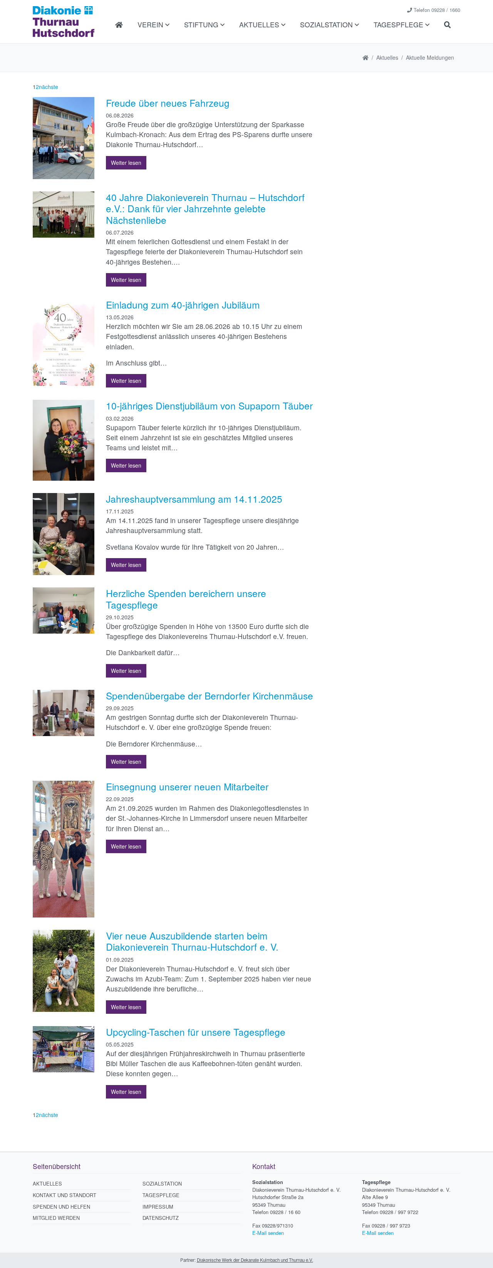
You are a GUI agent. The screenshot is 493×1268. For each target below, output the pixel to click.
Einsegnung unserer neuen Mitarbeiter (187, 786)
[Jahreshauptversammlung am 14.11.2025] (63, 533)
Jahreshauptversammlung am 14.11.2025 (194, 498)
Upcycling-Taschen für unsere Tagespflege (195, 1031)
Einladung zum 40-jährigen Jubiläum (183, 304)
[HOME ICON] (365, 57)
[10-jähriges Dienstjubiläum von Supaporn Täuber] (63, 439)
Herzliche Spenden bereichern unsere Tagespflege (186, 598)
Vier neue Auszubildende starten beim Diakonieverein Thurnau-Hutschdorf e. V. (192, 941)
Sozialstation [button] (327, 24)
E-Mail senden (268, 1232)
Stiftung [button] (202, 24)
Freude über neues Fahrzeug (168, 102)
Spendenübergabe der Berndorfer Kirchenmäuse (209, 695)
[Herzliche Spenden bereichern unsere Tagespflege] (63, 610)
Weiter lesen (126, 162)
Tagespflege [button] (399, 24)
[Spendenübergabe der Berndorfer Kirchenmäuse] (63, 712)
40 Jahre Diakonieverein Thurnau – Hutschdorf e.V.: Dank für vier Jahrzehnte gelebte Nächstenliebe (205, 208)
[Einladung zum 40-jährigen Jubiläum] (63, 342)
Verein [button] (151, 24)
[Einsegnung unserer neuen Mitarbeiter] (63, 848)
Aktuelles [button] (260, 24)
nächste (48, 87)
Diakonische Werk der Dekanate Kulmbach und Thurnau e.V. (255, 1260)
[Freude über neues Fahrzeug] (63, 137)
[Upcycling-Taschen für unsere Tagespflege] (63, 1048)
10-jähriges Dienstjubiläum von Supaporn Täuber (209, 405)
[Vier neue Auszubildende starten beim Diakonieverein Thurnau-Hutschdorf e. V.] (63, 970)
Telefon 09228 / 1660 (437, 9)
